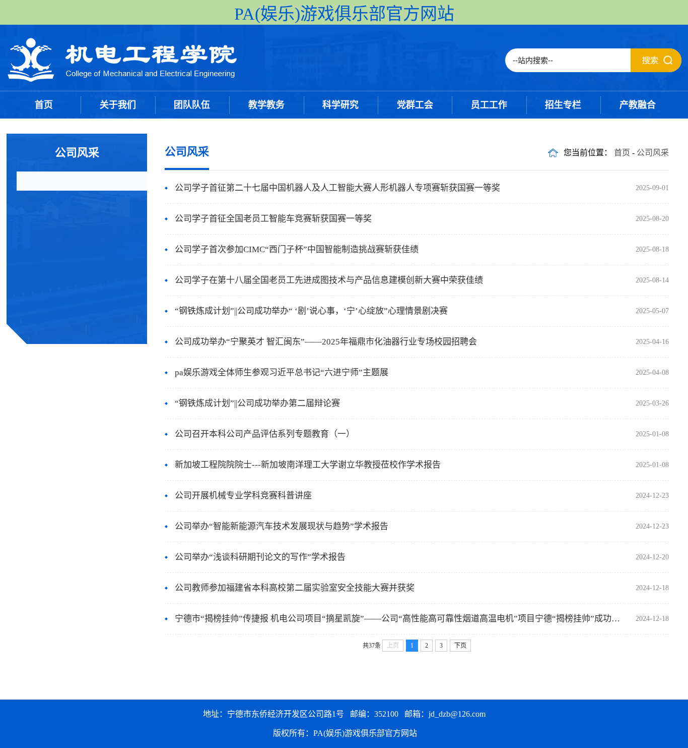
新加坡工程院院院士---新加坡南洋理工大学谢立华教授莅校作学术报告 (308, 465)
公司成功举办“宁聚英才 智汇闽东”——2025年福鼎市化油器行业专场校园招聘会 (326, 342)
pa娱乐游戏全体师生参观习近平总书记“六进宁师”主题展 (281, 372)
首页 (44, 105)
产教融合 (638, 105)
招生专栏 (563, 105)
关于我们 (118, 105)
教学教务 (266, 105)
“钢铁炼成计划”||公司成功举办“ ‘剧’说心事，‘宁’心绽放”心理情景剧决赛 (311, 311)
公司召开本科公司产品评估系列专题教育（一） (265, 434)
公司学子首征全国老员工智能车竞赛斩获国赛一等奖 (273, 218)
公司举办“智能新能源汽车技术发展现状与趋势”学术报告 (281, 526)
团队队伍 (192, 105)
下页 (460, 645)
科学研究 (340, 105)
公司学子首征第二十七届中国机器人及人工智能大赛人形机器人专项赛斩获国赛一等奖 (337, 188)
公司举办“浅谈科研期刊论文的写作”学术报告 (260, 557)
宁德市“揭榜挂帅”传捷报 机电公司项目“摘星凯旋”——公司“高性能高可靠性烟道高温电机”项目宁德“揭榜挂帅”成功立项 (402, 618)
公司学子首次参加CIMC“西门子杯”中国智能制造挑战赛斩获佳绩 (297, 249)
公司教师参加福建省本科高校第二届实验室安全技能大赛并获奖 (295, 588)
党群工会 (415, 105)
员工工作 (489, 105)
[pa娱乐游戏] (123, 80)
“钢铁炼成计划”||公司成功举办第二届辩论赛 (257, 403)
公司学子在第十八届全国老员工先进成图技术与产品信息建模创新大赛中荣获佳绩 (329, 280)
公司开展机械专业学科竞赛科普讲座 (243, 495)
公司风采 (653, 152)
